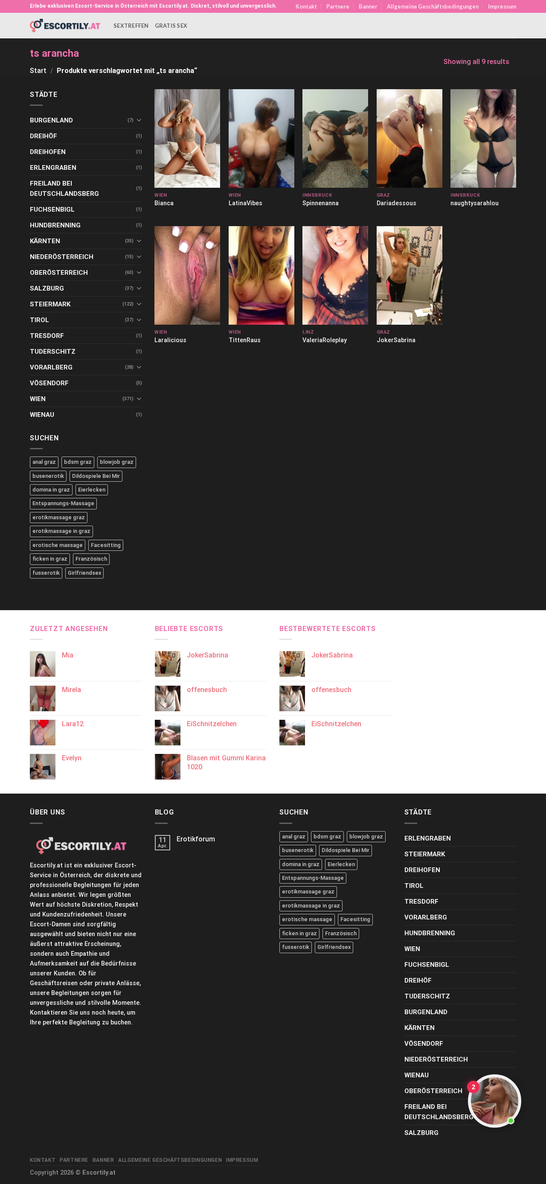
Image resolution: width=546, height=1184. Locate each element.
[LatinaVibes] (261, 138)
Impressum (502, 6)
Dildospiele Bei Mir (96, 476)
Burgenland (51, 120)
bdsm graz (78, 462)
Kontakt (306, 6)
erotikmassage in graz (61, 531)
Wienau (42, 415)
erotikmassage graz (58, 517)
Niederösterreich (61, 257)
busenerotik (48, 476)
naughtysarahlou (474, 203)
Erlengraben (53, 168)
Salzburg (47, 288)
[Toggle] (139, 120)
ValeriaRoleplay (324, 340)
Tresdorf (47, 336)
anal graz (44, 462)
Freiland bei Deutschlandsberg (64, 189)
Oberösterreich (59, 272)
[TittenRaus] (261, 275)
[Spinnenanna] (335, 138)
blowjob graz (117, 462)
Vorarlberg (51, 367)
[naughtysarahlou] (483, 138)
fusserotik (46, 573)
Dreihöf (43, 136)
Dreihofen (48, 152)
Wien (38, 399)
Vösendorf (49, 383)
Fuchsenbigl (52, 209)
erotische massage (57, 545)
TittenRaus (245, 340)
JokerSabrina (396, 340)
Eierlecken (91, 489)
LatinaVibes (245, 203)
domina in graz (51, 489)
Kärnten (45, 241)
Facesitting (106, 545)
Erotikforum (196, 839)
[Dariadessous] (409, 138)
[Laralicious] (187, 275)
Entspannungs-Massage (63, 503)
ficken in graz (49, 559)
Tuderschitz (53, 351)
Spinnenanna (320, 203)
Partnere (337, 6)
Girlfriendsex (84, 573)
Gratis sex (171, 25)
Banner (368, 6)
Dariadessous (396, 203)
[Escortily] (65, 25)
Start (38, 71)
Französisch (91, 559)
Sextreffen (131, 25)
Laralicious (170, 340)
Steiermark (50, 304)
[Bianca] (187, 138)
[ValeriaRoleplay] (335, 275)
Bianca (164, 203)
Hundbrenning (55, 225)
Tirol (39, 320)
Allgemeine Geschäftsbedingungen (433, 6)
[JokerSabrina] (409, 275)
